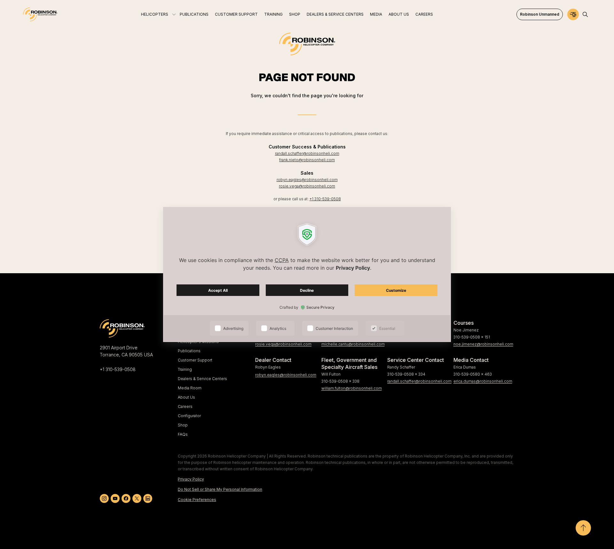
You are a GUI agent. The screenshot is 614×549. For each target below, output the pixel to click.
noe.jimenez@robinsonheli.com (483, 344)
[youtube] (115, 498)
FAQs (183, 434)
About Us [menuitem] (399, 14)
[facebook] (126, 498)
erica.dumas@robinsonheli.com (482, 381)
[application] (307, 274)
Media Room (189, 388)
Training (185, 369)
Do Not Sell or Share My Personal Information (220, 489)
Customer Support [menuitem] (236, 14)
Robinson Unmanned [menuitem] (539, 14)
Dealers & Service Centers (202, 378)
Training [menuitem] (273, 14)
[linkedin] (147, 498)
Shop (183, 425)
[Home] (40, 14)
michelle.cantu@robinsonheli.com (351, 344)
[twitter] (136, 498)
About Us (186, 397)
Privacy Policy (191, 479)
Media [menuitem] (376, 14)
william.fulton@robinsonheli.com (351, 388)
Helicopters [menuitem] (154, 14)
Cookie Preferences (197, 499)
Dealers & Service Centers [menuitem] (335, 14)
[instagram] (104, 498)
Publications (189, 350)
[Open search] (585, 14)
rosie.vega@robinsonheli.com (307, 186)
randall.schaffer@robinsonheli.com (307, 153)
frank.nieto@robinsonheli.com (307, 159)
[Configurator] (573, 14)
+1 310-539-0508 (325, 198)
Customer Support (195, 360)
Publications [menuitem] (194, 14)
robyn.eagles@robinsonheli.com (307, 179)
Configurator (189, 415)
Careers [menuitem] (424, 14)
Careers (185, 406)
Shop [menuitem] (294, 14)
